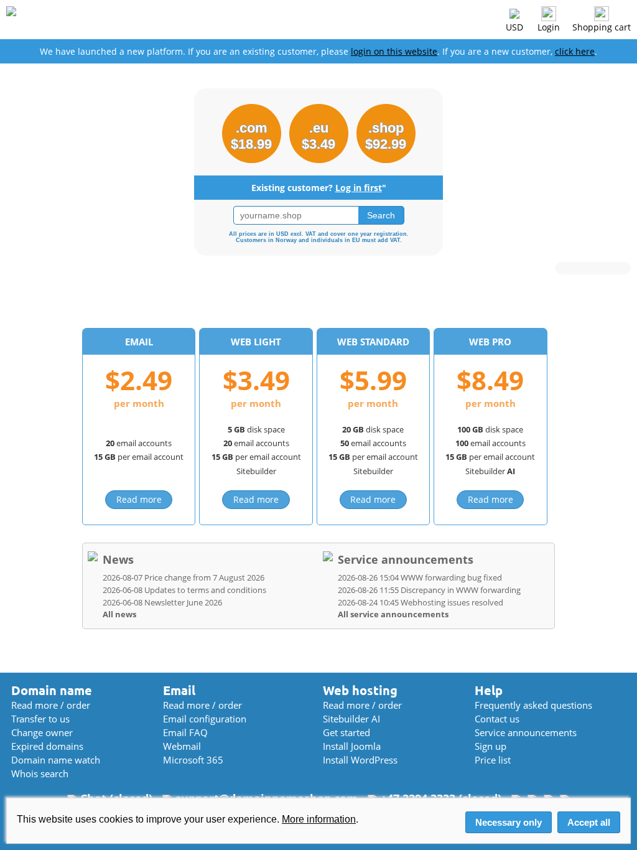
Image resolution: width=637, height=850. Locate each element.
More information (319, 819)
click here (575, 51)
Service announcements (405, 559)
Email (179, 690)
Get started (346, 732)
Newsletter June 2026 (162, 602)
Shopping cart (601, 27)
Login (548, 27)
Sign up (490, 746)
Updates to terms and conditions (184, 589)
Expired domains (47, 746)
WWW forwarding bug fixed (420, 577)
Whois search (39, 773)
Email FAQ (185, 732)
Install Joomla (352, 746)
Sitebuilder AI (351, 718)
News (118, 559)
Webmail (182, 746)
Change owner (42, 732)
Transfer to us (40, 718)
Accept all (588, 822)
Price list (493, 760)
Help (489, 690)
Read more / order (50, 705)
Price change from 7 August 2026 (183, 577)
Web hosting (360, 690)
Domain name (51, 690)
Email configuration (204, 718)
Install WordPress (360, 760)
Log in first (358, 188)
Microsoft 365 (193, 760)
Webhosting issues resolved (420, 602)
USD (514, 27)
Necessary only (508, 822)
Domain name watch (55, 760)
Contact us (497, 718)
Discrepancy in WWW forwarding (429, 589)
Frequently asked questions (533, 705)
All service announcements (393, 614)
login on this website (394, 51)
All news (119, 614)
